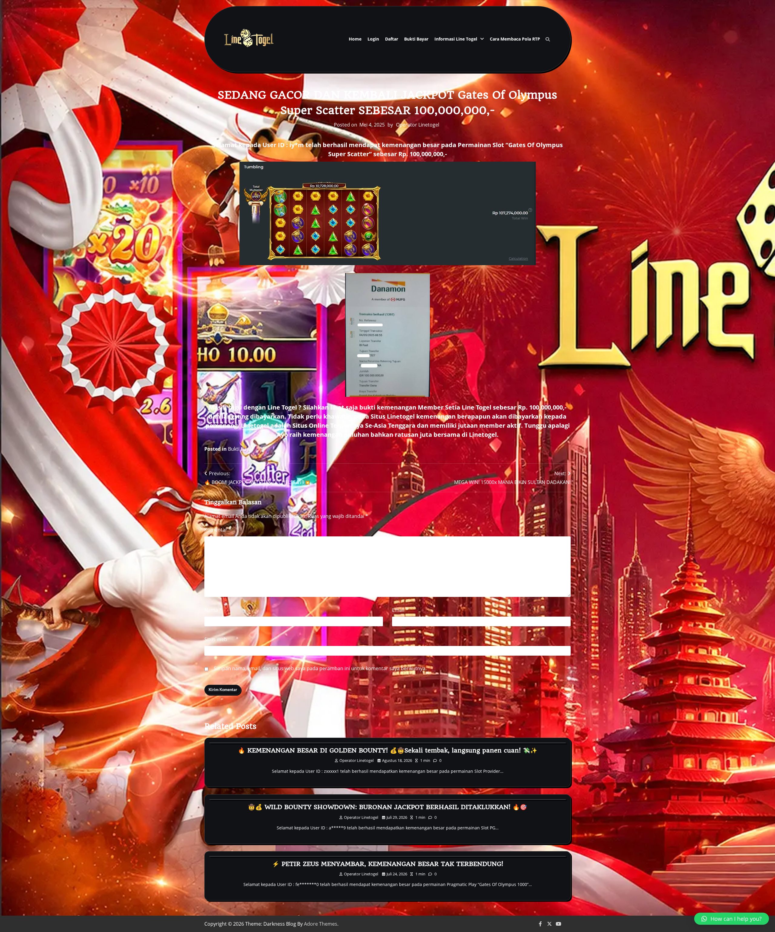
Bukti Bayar (416, 39)
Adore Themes (320, 923)
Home (355, 39)
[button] (731, 919)
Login (373, 39)
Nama (213, 610)
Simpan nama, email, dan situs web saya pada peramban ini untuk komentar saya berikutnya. (320, 668)
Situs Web (215, 639)
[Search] (547, 39)
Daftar (391, 39)
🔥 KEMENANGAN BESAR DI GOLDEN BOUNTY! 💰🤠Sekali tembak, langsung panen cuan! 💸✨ (387, 750)
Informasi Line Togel (455, 39)
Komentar (217, 529)
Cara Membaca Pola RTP (515, 39)
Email (400, 610)
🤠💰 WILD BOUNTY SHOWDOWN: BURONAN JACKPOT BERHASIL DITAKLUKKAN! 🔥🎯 (387, 807)
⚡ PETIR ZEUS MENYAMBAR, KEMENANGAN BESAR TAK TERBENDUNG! (387, 864)
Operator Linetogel (417, 124)
